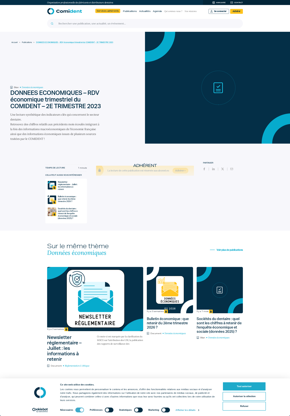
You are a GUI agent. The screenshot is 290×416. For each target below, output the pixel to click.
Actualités (144, 11)
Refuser (244, 406)
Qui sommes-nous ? (173, 11)
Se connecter (220, 11)
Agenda (157, 11)
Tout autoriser (244, 386)
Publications (130, 11)
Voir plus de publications (229, 250)
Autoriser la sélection (244, 396)
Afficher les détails (185, 410)
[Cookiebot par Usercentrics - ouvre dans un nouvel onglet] (40, 410)
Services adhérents (108, 11)
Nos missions (191, 11)
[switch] (109, 410)
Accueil (14, 42)
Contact (238, 2)
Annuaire (221, 2)
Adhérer (236, 11)
